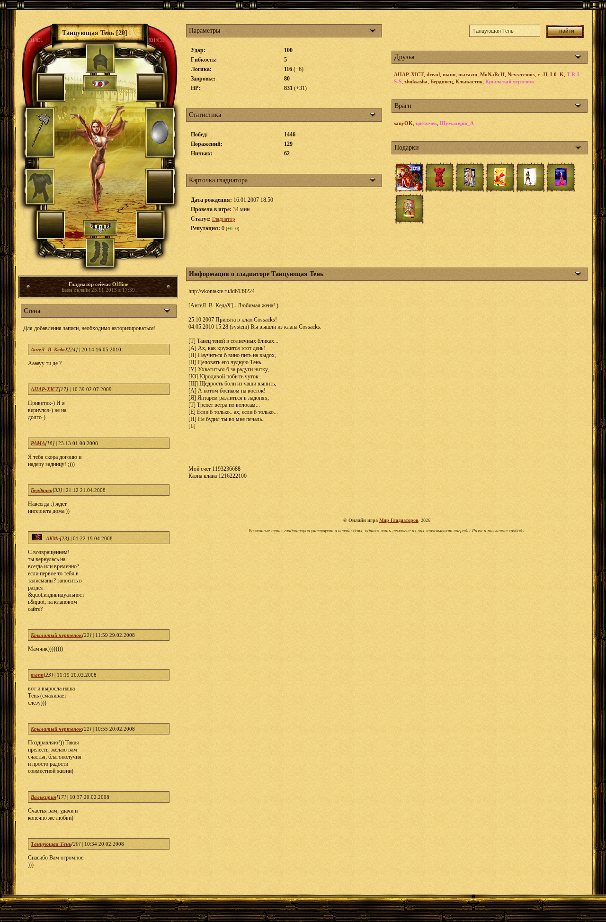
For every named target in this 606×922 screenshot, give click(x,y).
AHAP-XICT (45, 389)
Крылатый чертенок (56, 635)
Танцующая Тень (51, 844)
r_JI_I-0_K (550, 74)
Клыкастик (468, 81)
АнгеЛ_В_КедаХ (49, 349)
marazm (467, 74)
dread (433, 74)
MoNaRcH (492, 74)
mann (37, 675)
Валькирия (43, 797)
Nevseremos (521, 74)
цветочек (426, 123)
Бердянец (42, 490)
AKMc (53, 538)
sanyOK (403, 123)
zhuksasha (416, 81)
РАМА (38, 443)
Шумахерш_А (457, 123)
